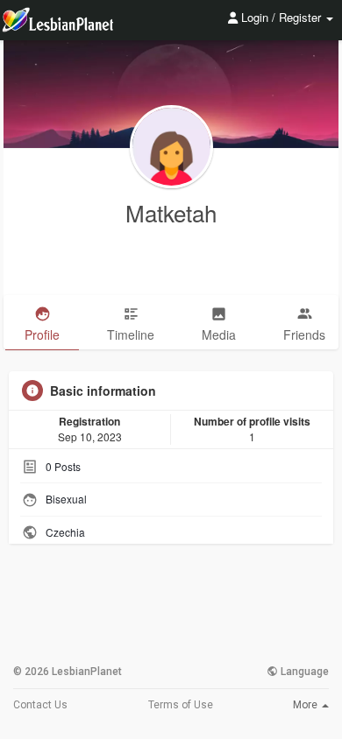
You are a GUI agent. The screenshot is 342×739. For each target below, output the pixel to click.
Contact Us (40, 705)
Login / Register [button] (281, 17)
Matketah (171, 212)
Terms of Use (180, 705)
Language (303, 671)
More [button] (306, 705)
